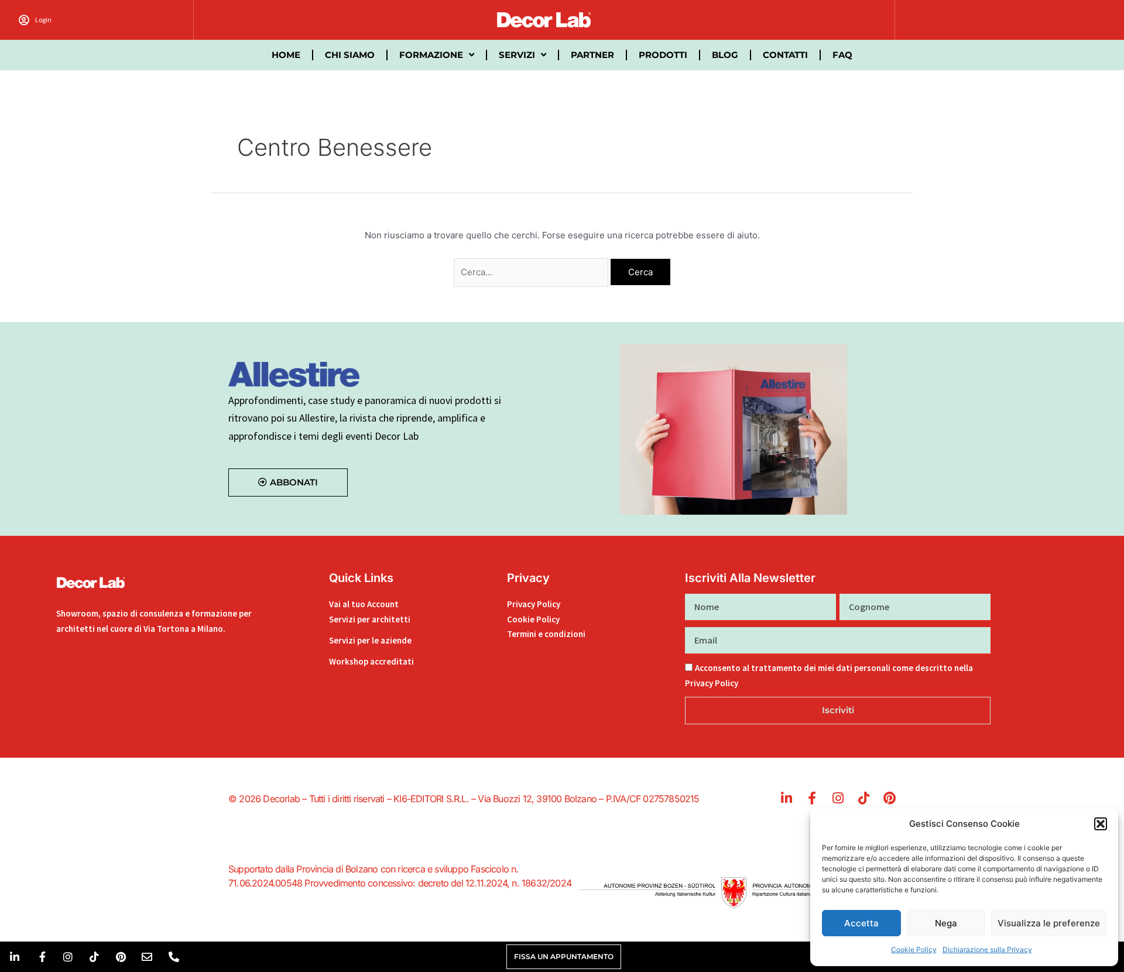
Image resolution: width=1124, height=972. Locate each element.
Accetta (861, 923)
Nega (946, 923)
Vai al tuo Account (364, 604)
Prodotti (663, 54)
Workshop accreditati (371, 661)
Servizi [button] (517, 54)
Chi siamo (350, 54)
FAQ (842, 54)
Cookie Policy (914, 949)
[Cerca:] (532, 272)
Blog (725, 54)
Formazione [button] (431, 54)
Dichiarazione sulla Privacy (987, 949)
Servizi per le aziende (370, 640)
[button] (1100, 824)
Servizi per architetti (369, 619)
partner (592, 54)
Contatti (785, 54)
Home (286, 54)
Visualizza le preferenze (1049, 923)
